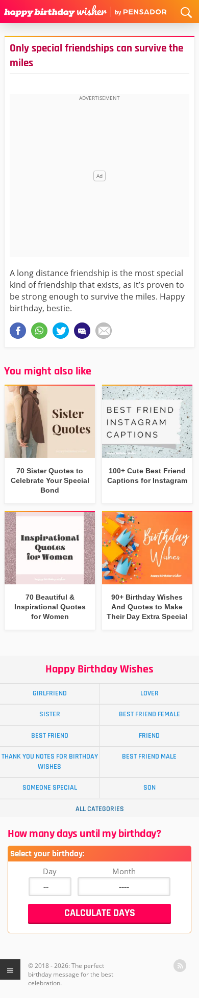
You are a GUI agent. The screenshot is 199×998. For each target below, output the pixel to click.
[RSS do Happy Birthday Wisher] (179, 965)
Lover (149, 693)
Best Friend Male (149, 756)
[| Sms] (82, 330)
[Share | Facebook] (18, 330)
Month (124, 871)
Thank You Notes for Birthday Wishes (50, 761)
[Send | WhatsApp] (39, 330)
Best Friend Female (149, 714)
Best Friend (49, 735)
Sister (49, 714)
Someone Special (49, 787)
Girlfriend (50, 693)
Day (50, 871)
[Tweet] (61, 330)
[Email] (103, 330)
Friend (149, 735)
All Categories (100, 809)
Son (149, 787)
